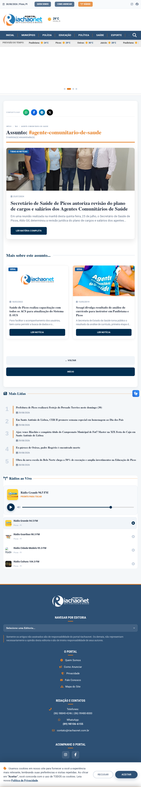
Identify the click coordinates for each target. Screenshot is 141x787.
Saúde (100, 35)
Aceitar (126, 774)
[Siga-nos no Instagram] (132, 4)
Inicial (10, 35)
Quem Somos (42, 4)
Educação (65, 35)
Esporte (116, 35)
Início (8, 126)
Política (83, 35)
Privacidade (73, 673)
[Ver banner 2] (70, 89)
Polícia (47, 35)
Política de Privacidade (24, 780)
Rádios (87, 4)
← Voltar (70, 360)
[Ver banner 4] (76, 89)
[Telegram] (42, 112)
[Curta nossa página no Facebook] (137, 4)
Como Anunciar (64, 4)
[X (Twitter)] (50, 112)
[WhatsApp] (26, 112)
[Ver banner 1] (66, 89)
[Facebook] (34, 112)
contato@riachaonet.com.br (73, 730)
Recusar (103, 774)
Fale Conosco (73, 680)
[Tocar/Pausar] (11, 507)
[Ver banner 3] (73, 89)
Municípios (28, 35)
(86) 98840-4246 (63, 713)
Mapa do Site (72, 686)
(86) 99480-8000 (83, 713)
